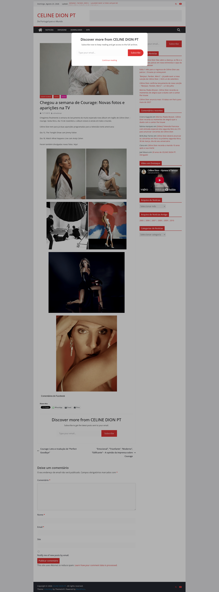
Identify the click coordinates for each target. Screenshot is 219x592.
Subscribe (135, 52)
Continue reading (109, 60)
